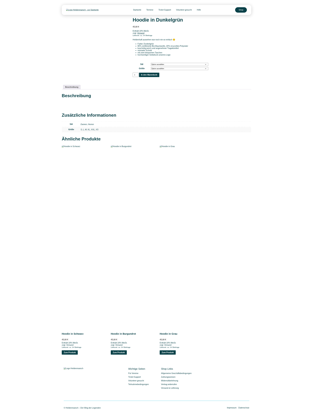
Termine (149, 10)
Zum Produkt (70, 352)
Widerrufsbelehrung (169, 381)
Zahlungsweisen (168, 377)
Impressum (231, 408)
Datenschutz (243, 408)
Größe (142, 68)
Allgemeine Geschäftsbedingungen (176, 373)
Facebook (246, 370)
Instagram (239, 370)
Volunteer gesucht (184, 10)
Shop (241, 10)
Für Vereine (133, 373)
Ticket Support (164, 10)
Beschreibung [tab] (71, 87)
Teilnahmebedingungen (138, 384)
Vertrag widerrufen (169, 384)
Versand (140, 33)
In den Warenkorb (149, 75)
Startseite (137, 10)
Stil (141, 64)
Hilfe (199, 10)
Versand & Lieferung (170, 388)
